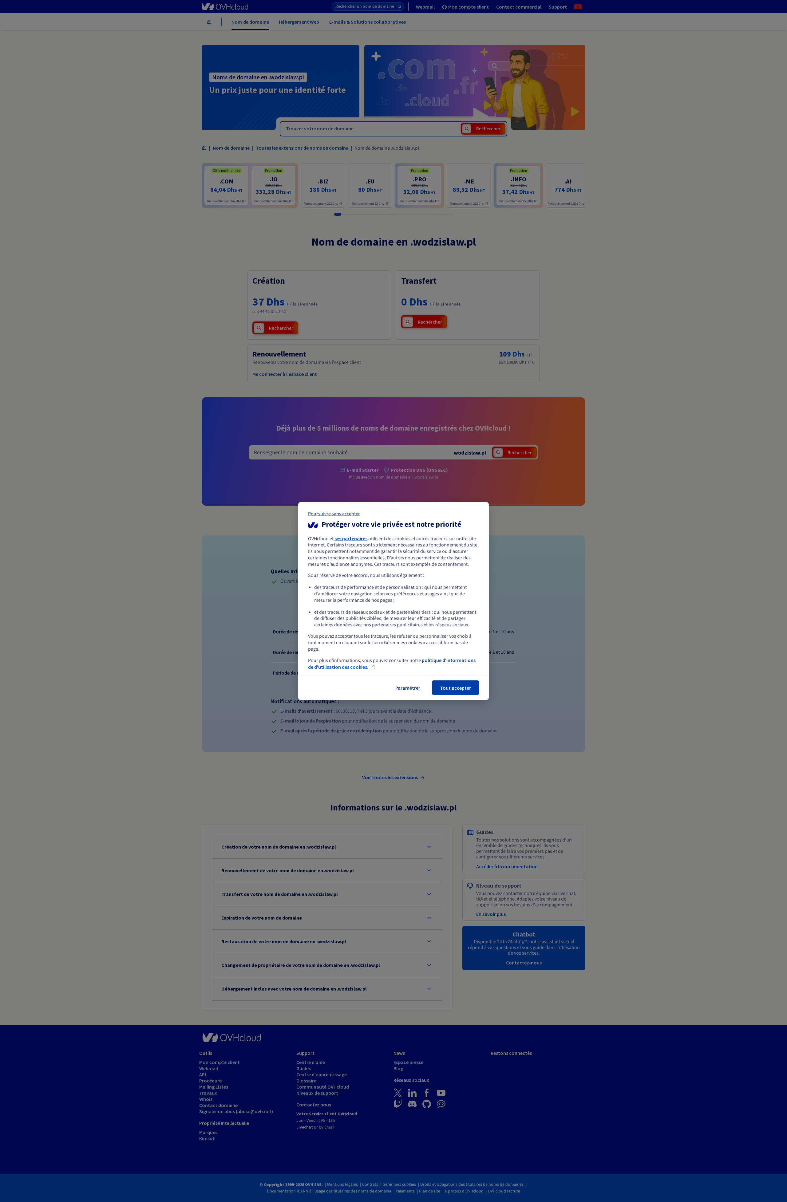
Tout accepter (455, 688)
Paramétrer (407, 688)
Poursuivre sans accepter (334, 513)
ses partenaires (350, 538)
